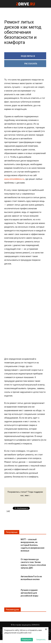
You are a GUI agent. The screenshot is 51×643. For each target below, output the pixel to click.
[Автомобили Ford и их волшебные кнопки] (11, 579)
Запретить (41, 639)
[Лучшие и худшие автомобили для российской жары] (11, 592)
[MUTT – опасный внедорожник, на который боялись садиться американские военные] (11, 541)
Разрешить (27, 639)
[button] (47, 4)
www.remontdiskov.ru (14, 179)
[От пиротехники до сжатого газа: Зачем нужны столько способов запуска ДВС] (11, 561)
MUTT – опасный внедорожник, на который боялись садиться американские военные (32, 545)
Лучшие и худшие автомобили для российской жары (29, 593)
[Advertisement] (25, 311)
